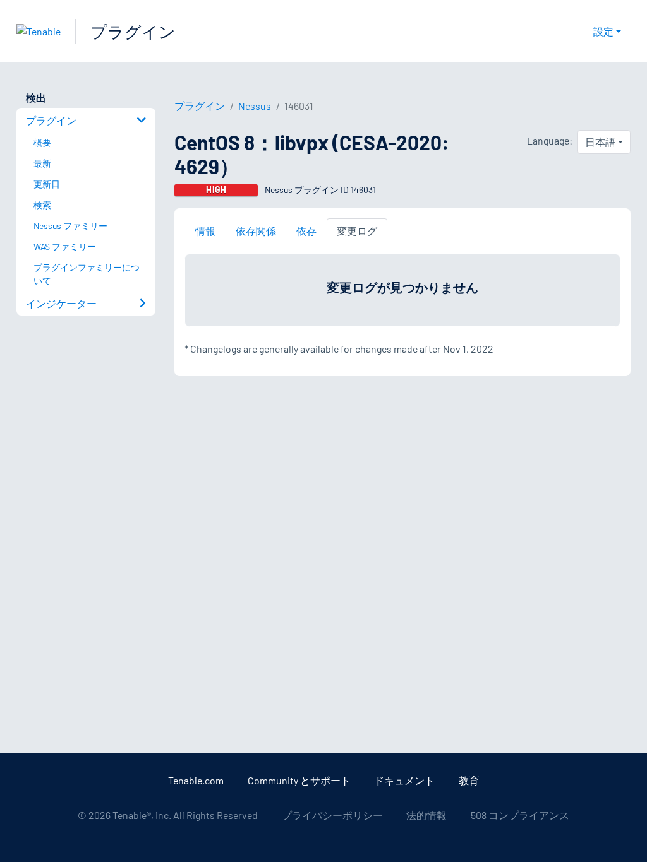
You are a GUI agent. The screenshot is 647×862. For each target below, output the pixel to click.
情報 (205, 231)
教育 (469, 780)
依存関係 (256, 231)
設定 (603, 31)
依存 (306, 231)
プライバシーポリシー (332, 815)
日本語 (600, 142)
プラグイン (133, 31)
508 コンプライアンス (520, 815)
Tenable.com (196, 780)
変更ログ (357, 231)
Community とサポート (299, 780)
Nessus (254, 106)
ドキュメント (404, 780)
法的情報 (426, 815)
